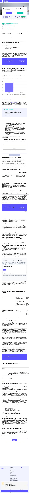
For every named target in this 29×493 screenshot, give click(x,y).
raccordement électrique (14, 102)
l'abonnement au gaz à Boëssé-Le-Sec (21, 202)
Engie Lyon (11, 489)
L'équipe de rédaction (12, 469)
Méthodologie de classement (13, 475)
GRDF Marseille (21, 489)
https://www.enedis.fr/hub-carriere (6, 430)
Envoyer (14, 440)
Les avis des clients (12, 471)
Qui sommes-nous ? (12, 468)
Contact (11, 470)
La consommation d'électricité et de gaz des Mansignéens (10, 23)
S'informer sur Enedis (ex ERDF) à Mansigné (9, 25)
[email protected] (10, 376)
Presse (11, 472)
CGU (10, 473)
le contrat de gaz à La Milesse (11, 202)
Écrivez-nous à (13, 478)
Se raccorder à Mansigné (6, 24)
